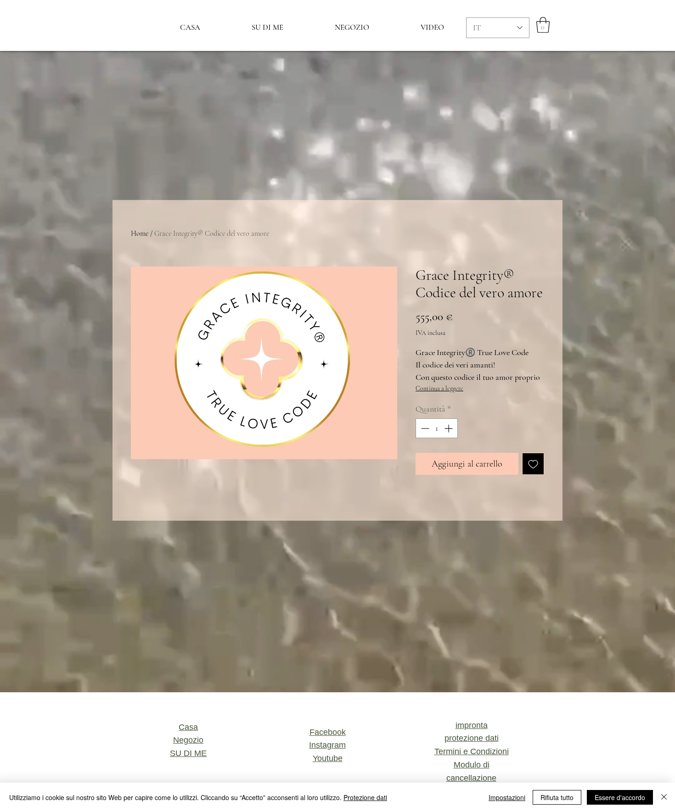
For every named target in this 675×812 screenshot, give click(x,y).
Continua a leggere (439, 388)
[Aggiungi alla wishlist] (533, 464)
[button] (543, 25)
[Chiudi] (663, 797)
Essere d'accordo (620, 797)
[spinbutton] (436, 428)
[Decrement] (424, 428)
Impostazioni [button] (507, 797)
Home (139, 233)
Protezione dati (365, 797)
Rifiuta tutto (557, 797)
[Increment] (449, 428)
